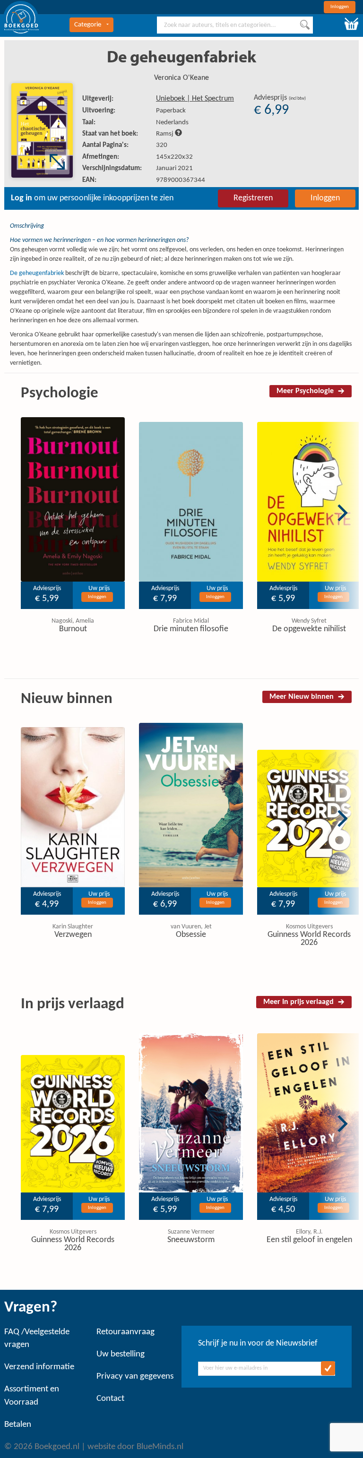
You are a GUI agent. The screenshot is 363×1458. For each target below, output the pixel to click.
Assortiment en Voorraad (31, 1396)
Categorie (87, 24)
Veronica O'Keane (181, 78)
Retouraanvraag (125, 1332)
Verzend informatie (39, 1367)
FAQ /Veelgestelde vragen (36, 1338)
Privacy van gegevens (134, 1376)
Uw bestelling (120, 1354)
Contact (110, 1398)
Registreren (253, 198)
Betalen (17, 1424)
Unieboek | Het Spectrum (195, 99)
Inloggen (339, 6)
